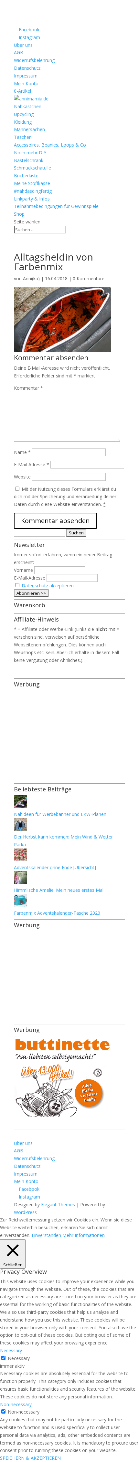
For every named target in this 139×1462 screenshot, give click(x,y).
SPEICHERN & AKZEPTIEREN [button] (30, 1458)
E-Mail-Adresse (31, 464)
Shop (19, 214)
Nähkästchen (27, 106)
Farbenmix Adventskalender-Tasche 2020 (57, 913)
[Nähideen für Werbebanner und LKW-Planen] (20, 806)
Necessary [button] (11, 1350)
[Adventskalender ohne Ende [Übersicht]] (20, 860)
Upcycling (24, 114)
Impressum (25, 76)
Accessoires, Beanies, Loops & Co (50, 145)
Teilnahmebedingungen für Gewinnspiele (56, 206)
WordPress (25, 1212)
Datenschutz (27, 68)
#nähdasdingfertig (33, 191)
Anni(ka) (31, 278)
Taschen (23, 137)
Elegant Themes (58, 1204)
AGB (18, 52)
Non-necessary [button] (16, 1404)
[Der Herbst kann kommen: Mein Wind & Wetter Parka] (20, 829)
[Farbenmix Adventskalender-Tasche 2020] (20, 905)
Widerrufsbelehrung (34, 60)
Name (22, 452)
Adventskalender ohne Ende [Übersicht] (55, 867)
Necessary (19, 1358)
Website (22, 477)
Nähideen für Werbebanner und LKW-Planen (60, 814)
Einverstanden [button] (46, 1235)
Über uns (23, 45)
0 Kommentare (88, 278)
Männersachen (29, 129)
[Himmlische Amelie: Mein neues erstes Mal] (20, 882)
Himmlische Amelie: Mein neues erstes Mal (58, 890)
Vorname (23, 570)
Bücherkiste (26, 175)
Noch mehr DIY (30, 152)
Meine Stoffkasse (32, 183)
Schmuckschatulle (32, 168)
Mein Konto (26, 83)
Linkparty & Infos (32, 199)
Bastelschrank (28, 160)
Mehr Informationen (83, 1235)
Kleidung (23, 122)
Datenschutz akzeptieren (48, 585)
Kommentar (28, 388)
